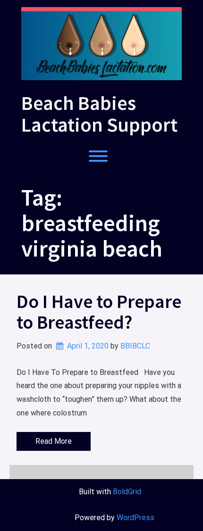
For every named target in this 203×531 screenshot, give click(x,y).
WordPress (135, 517)
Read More (53, 441)
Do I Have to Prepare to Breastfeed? (99, 312)
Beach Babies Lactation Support (99, 113)
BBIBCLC (135, 345)
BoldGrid (127, 491)
